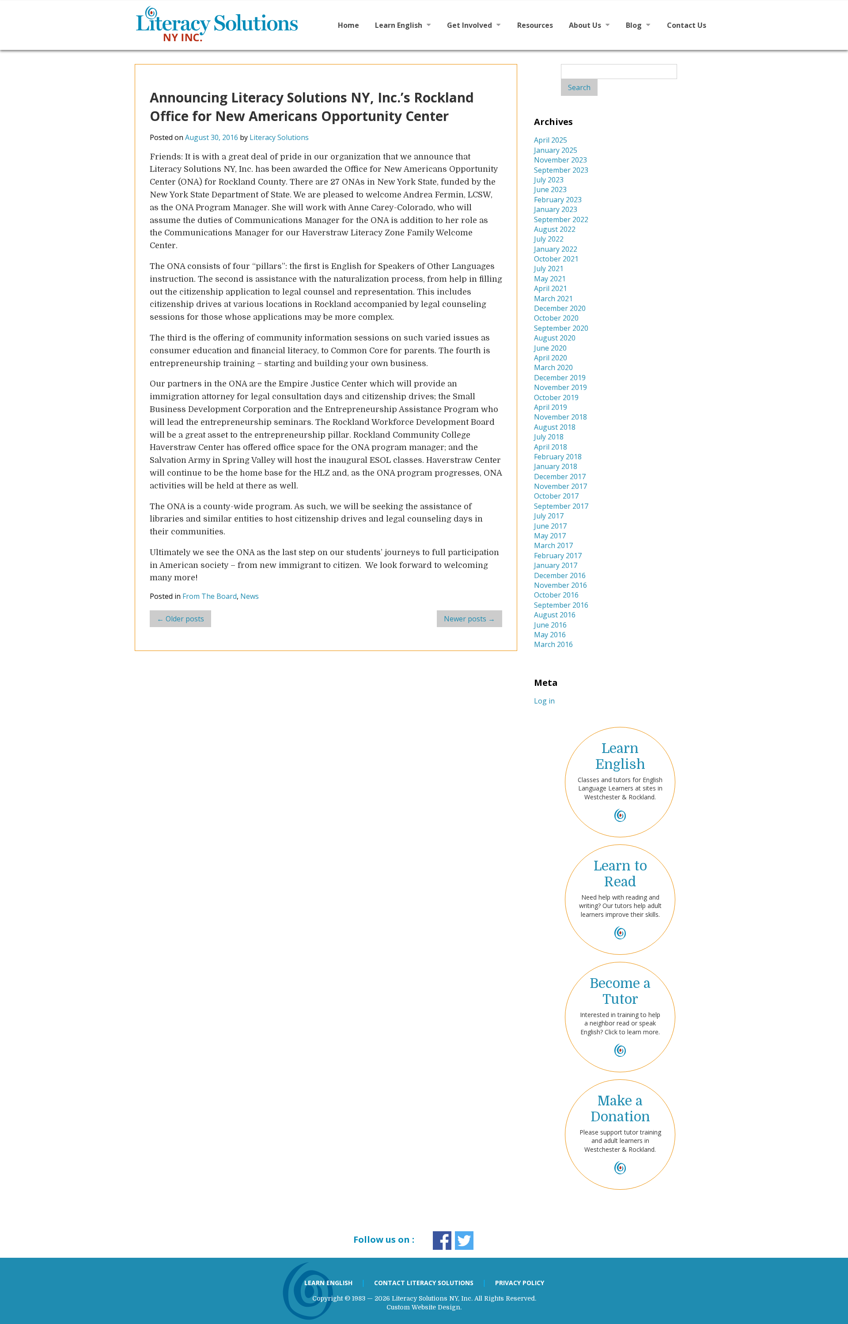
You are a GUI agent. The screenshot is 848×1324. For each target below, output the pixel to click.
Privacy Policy (519, 1283)
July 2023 (549, 180)
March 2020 (553, 367)
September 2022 (561, 219)
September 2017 (561, 506)
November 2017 (560, 486)
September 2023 (561, 170)
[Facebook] (442, 1240)
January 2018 (555, 466)
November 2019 (560, 387)
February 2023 (558, 199)
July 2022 (549, 239)
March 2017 (553, 545)
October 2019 (556, 397)
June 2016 (550, 625)
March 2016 (553, 644)
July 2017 (549, 516)
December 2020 (560, 308)
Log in (544, 701)
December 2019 (560, 377)
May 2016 (550, 634)
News (249, 596)
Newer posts (469, 619)
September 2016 (561, 605)
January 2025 (555, 150)
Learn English (398, 25)
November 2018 (560, 417)
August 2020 (554, 338)
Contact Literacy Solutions (423, 1283)
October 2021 (556, 259)
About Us (585, 25)
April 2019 (550, 407)
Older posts (180, 619)
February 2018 (558, 457)
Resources (535, 25)
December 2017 (560, 476)
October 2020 (556, 318)
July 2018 (549, 437)
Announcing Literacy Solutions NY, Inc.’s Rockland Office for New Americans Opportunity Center (312, 106)
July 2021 (549, 268)
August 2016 (554, 615)
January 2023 (555, 209)
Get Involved (469, 25)
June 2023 (550, 189)
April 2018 (550, 447)
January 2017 (555, 565)
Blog (634, 25)
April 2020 (550, 358)
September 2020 (561, 328)
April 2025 (550, 140)
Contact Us (686, 25)
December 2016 (560, 575)
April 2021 (550, 288)
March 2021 (553, 298)
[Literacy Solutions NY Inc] (228, 24)
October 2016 (556, 595)
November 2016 (560, 585)
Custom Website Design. (424, 1307)
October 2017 (556, 496)
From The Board (209, 596)
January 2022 (555, 249)
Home (348, 25)
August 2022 (554, 229)
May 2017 (550, 536)
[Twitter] (464, 1240)
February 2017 (558, 555)
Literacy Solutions (279, 137)
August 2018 (554, 427)
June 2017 (550, 526)
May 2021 (550, 279)
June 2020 (550, 348)
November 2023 (560, 160)
